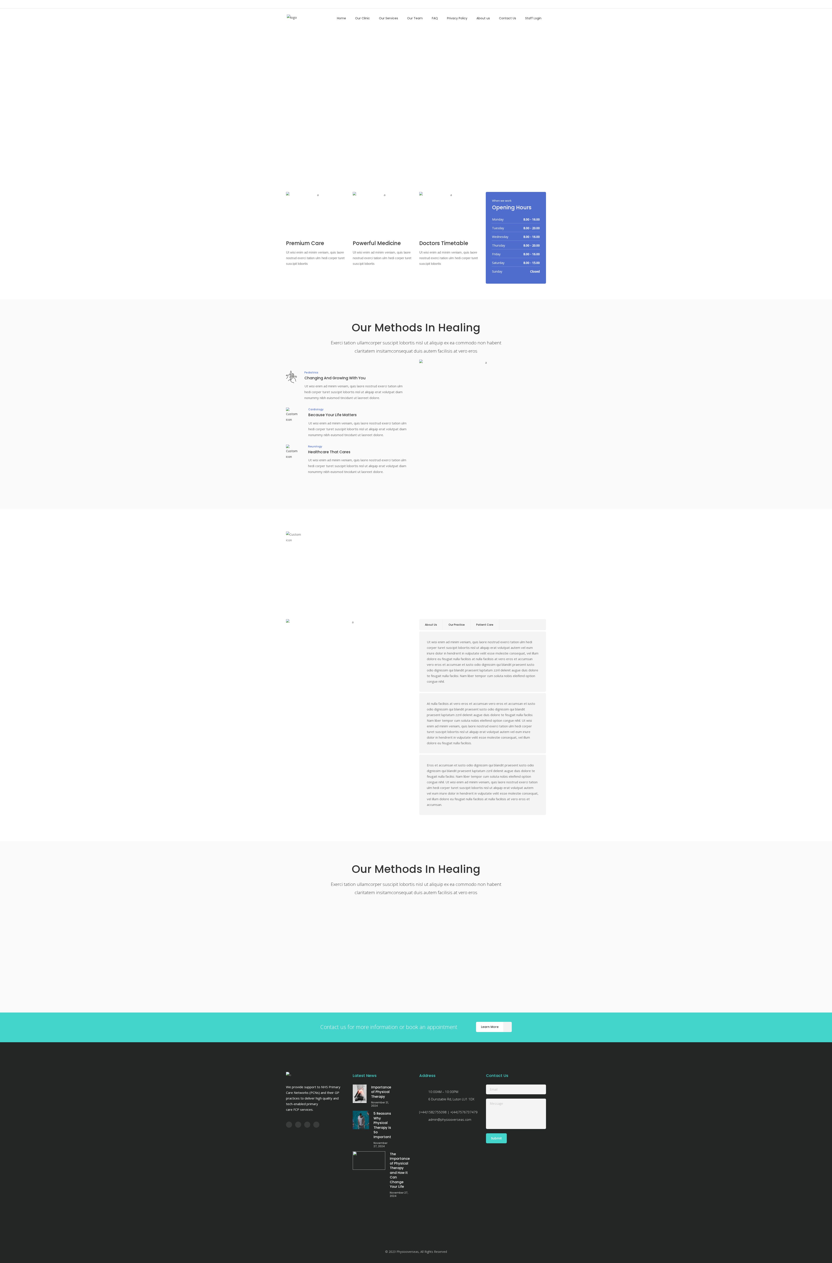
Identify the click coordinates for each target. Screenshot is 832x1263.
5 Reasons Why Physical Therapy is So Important (382, 1125)
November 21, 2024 (380, 1104)
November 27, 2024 (380, 1144)
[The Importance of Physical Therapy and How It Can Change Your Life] (369, 1160)
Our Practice (456, 625)
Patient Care (484, 625)
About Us (431, 625)
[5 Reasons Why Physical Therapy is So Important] (361, 1120)
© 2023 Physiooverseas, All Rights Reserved (416, 1252)
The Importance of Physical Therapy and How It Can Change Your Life (400, 1170)
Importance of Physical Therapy (381, 1092)
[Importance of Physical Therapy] (360, 1094)
